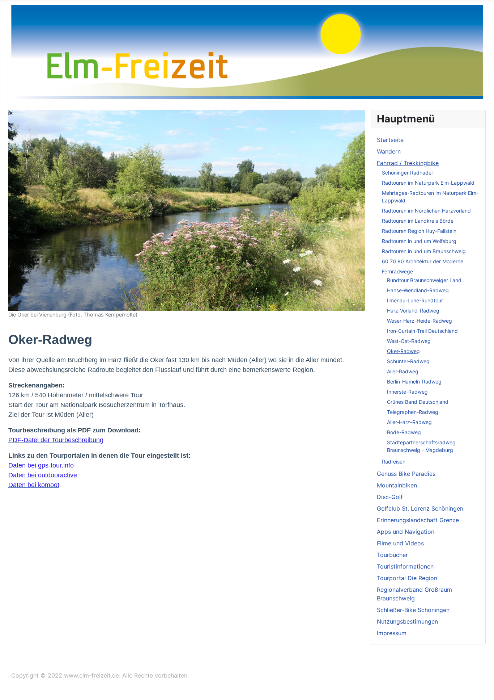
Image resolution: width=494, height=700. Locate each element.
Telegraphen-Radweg (412, 412)
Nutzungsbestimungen (407, 621)
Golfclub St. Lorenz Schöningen (420, 508)
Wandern (389, 151)
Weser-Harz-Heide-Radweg (419, 321)
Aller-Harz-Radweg (409, 422)
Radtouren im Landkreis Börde (417, 221)
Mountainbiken (397, 485)
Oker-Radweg (403, 351)
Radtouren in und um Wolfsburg (419, 241)
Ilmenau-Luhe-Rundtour (415, 300)
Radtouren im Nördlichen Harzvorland (426, 211)
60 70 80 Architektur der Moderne (422, 261)
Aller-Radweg (402, 371)
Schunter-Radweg (408, 361)
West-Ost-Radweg (409, 341)
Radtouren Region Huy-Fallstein (419, 231)
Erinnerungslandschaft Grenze (418, 520)
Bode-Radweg (404, 432)
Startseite (390, 139)
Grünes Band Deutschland (417, 402)
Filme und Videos (400, 543)
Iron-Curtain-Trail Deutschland (422, 331)
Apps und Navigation (405, 531)
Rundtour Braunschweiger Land (424, 280)
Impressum (391, 633)
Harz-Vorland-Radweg (413, 310)
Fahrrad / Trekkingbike (408, 163)
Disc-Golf (390, 496)
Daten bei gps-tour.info (41, 465)
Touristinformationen (405, 566)
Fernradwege (397, 271)
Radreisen (393, 461)
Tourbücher (392, 554)
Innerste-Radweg (407, 392)
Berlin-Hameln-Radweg (414, 381)
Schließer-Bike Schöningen (413, 609)
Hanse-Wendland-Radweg (418, 290)
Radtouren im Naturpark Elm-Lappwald (428, 183)
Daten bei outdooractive (42, 475)
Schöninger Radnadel (407, 172)
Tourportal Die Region (407, 578)
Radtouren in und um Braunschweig (424, 251)
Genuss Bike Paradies (406, 473)
